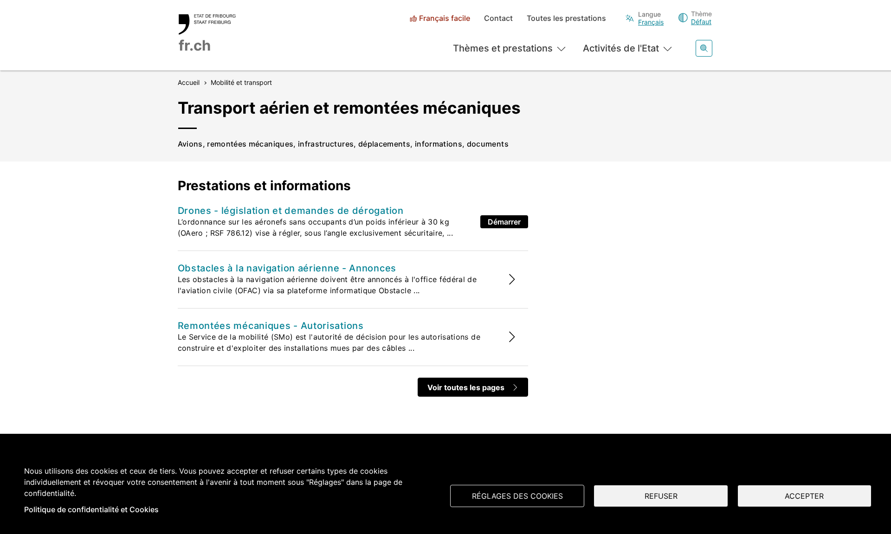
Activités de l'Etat (621, 48)
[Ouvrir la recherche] (704, 48)
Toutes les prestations (566, 18)
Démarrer (504, 221)
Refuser (661, 496)
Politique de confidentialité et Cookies (91, 509)
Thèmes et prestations (503, 48)
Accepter (804, 496)
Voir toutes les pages (465, 387)
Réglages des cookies (517, 496)
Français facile (444, 18)
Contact (498, 18)
